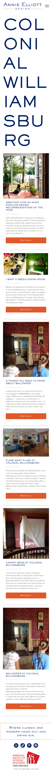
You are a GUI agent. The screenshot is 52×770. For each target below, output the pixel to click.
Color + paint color (11, 244)
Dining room (18, 313)
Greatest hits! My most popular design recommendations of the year (24, 206)
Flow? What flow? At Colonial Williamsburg (22, 461)
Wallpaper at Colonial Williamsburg (22, 674)
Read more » (33, 241)
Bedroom (9, 599)
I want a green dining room (25, 279)
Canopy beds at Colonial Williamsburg (24, 563)
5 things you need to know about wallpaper (25, 382)
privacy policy (35, 769)
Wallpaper (9, 420)
